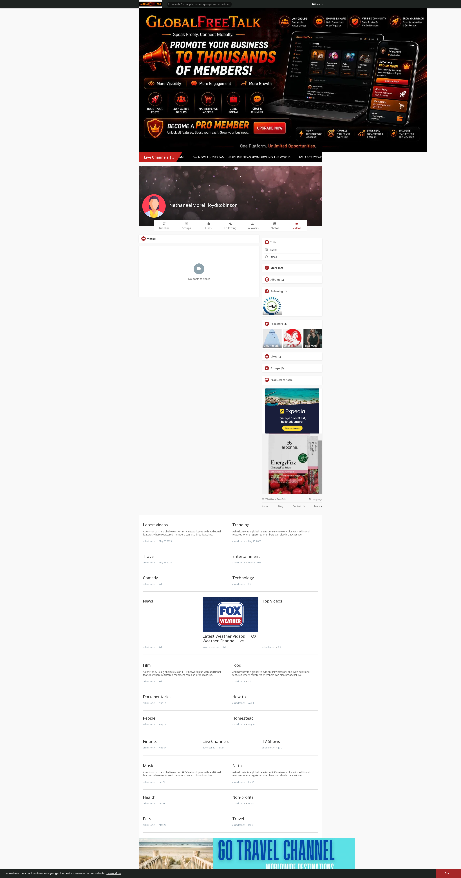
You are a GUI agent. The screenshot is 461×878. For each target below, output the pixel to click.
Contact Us (299, 506)
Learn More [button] (113, 873)
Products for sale (281, 379)
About (265, 506)
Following (276, 291)
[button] (199, 4)
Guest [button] (317, 4)
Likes (273, 356)
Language (316, 499)
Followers (276, 323)
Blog (280, 506)
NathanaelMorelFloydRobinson (203, 205)
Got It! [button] (448, 873)
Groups (275, 368)
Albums (275, 279)
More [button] (317, 506)
